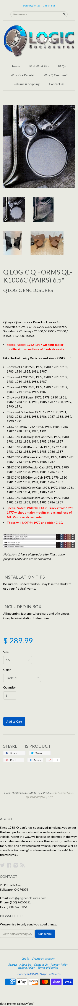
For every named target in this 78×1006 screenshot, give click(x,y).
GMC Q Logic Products (40, 793)
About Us (25, 964)
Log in (25, 958)
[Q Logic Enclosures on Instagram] (15, 865)
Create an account (43, 958)
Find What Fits (39, 66)
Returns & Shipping (26, 84)
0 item (31, 5)
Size (6, 652)
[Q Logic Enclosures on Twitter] (2, 865)
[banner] (39, 41)
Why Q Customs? (56, 75)
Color (7, 669)
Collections (19, 793)
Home (16, 66)
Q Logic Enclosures (28, 290)
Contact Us (57, 84)
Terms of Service (47, 967)
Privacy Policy (59, 964)
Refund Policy (26, 967)
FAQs (62, 66)
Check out (48, 5)
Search (12, 964)
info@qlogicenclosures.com (27, 898)
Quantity (9, 687)
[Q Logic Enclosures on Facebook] (9, 865)
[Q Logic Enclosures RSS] (22, 865)
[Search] (64, 14)
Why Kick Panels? (22, 75)
